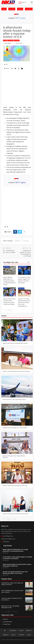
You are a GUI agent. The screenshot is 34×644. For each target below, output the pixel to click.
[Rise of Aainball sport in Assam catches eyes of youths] (29, 592)
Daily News (10, 40)
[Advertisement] (17, 88)
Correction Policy (7, 621)
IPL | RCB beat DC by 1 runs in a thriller (9, 251)
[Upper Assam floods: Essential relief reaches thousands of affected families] (9, 292)
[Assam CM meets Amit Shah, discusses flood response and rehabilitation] (17, 501)
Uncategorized (22, 266)
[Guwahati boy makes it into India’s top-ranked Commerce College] (29, 585)
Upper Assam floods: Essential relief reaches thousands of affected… (17, 565)
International (29, 9)
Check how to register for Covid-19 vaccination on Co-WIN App (25, 253)
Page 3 (13, 635)
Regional (5, 635)
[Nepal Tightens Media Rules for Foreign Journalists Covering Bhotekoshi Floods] (9, 270)
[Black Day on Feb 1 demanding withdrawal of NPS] (29, 608)
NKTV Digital (20, 18)
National (20, 9)
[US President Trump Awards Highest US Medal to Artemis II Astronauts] (24, 270)
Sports (29, 635)
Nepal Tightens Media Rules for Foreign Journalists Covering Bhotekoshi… (15, 550)
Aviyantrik (30, 639)
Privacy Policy (6, 624)
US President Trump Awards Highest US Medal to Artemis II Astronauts (17, 557)
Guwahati (11, 9)
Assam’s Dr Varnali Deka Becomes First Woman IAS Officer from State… (15, 572)
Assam (4, 9)
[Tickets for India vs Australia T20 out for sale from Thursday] (29, 600)
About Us (5, 619)
